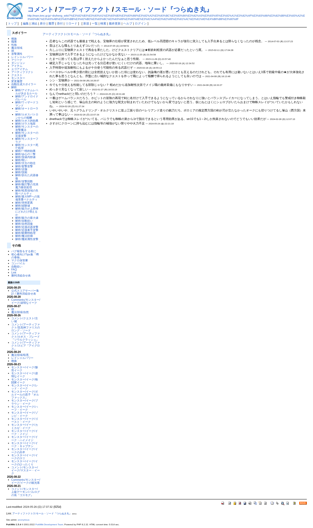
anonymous (23, 520)
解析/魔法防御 (24, 235)
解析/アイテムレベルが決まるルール (26, 92)
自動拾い (16, 266)
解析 (14, 87)
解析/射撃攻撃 (24, 166)
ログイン (141, 23)
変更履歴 (16, 81)
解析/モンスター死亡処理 (26, 146)
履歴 (51, 23)
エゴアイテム (19, 69)
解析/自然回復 (24, 223)
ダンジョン (18, 63)
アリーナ (16, 60)
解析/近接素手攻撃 (26, 230)
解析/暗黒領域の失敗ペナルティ (26, 192)
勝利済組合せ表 (21, 275)
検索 (103, 23)
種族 (14, 38)
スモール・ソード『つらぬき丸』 (164, 9)
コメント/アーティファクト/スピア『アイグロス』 (25, 345)
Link (13, 272)
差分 (43, 23)
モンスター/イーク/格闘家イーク (24, 381)
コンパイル (18, 263)
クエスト (16, 75)
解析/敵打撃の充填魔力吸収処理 (26, 186)
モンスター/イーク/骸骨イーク (24, 369)
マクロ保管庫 (19, 260)
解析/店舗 (21, 169)
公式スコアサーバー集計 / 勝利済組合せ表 (25, 292)
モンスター (18, 78)
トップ (12, 23)
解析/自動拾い (24, 220)
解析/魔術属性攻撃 (26, 239)
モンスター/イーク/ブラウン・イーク (24, 402)
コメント (40, 9)
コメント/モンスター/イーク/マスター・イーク (25, 470)
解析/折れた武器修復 (26, 177)
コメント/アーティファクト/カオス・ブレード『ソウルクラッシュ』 (25, 336)
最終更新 (115, 23)
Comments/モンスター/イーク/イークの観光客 (25, 481)
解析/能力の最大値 (26, 217)
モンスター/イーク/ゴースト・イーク (24, 420)
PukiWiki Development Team (49, 524)
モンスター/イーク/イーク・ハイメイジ (24, 438)
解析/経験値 (22, 205)
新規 (86, 23)
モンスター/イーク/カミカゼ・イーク (24, 426)
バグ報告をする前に (23, 251)
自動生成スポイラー (23, 84)
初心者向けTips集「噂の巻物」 (25, 256)
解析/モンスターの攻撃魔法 (26, 128)
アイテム (16, 66)
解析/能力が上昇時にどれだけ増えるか (26, 211)
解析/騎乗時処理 (25, 233)
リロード (71, 23)
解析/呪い (21, 160)
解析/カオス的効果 (26, 120)
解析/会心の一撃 (25, 154)
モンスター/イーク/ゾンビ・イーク (24, 414)
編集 (26, 23)
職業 (14, 41)
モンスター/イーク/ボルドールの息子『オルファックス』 (25, 394)
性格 (14, 44)
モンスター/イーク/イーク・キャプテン (24, 445)
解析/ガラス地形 (25, 123)
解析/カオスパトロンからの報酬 (26, 116)
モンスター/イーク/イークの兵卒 (24, 450)
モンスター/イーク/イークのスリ (24, 457)
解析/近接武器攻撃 (26, 227)
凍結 (34, 23)
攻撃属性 (16, 53)
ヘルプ (127, 23)
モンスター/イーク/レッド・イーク (24, 387)
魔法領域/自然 (20, 312)
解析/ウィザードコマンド (26, 104)
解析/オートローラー (26, 110)
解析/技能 (21, 172)
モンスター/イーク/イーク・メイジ (24, 432)
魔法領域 (16, 47)
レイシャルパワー (22, 57)
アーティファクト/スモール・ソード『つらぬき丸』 (77, 34)
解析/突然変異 (24, 202)
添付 (60, 23)
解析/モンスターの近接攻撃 (26, 134)
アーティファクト (84, 9)
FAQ (14, 269)
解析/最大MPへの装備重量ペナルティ (27, 198)
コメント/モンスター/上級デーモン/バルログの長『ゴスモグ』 (25, 492)
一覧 (95, 23)
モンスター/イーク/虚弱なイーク (24, 375)
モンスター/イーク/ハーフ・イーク (24, 408)
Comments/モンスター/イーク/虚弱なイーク (25, 301)
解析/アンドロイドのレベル (26, 98)
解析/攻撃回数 (24, 181)
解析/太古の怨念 (25, 163)
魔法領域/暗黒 (20, 355)
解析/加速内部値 (25, 157)
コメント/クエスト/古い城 (24, 320)
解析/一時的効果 (25, 151)
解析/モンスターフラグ (26, 140)
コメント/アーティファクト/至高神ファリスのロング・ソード (25, 327)
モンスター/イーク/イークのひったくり (24, 463)
